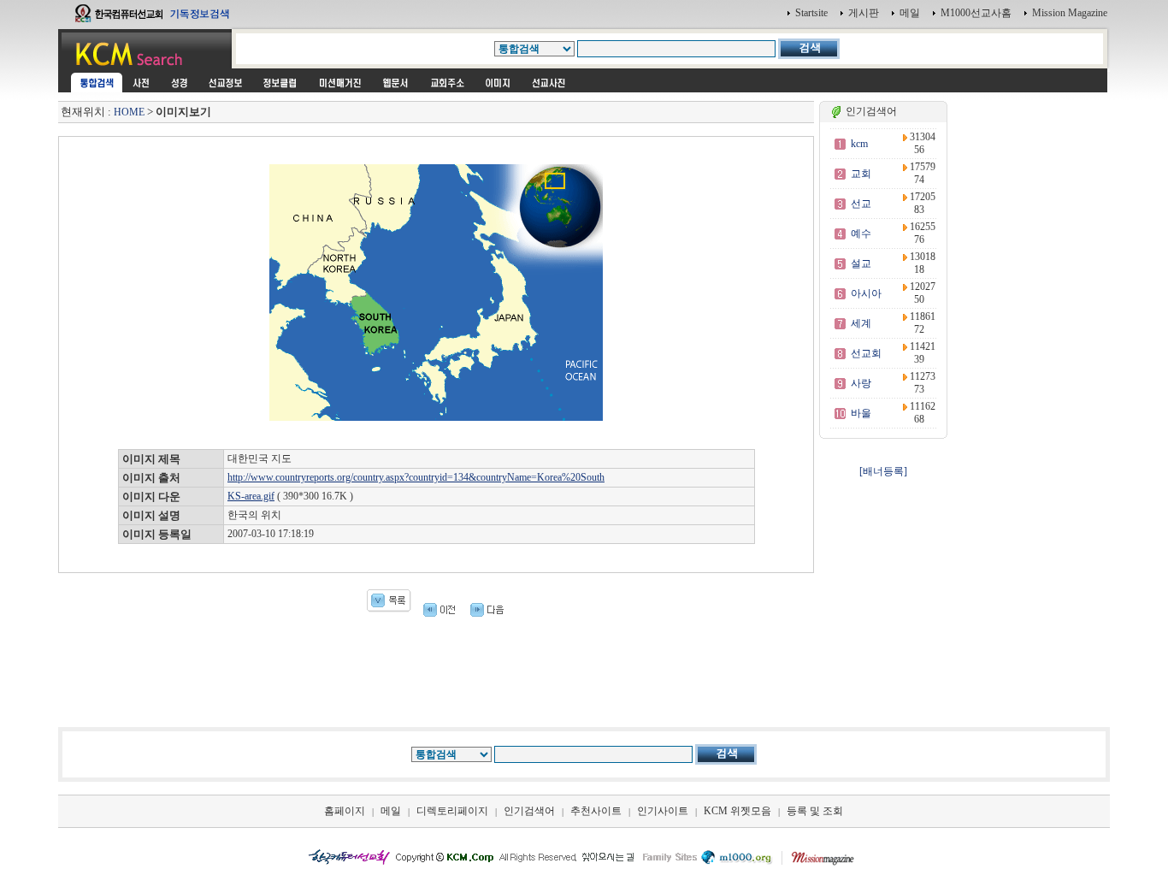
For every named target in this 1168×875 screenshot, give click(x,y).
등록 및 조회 (815, 811)
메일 (910, 13)
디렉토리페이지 (452, 811)
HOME (129, 112)
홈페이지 (344, 811)
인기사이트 (662, 811)
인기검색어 (529, 811)
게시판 (863, 13)
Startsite (811, 13)
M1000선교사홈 (976, 13)
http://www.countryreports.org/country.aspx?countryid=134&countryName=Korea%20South (416, 477)
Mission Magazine (1069, 13)
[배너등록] (883, 471)
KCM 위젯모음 (737, 811)
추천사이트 (596, 811)
